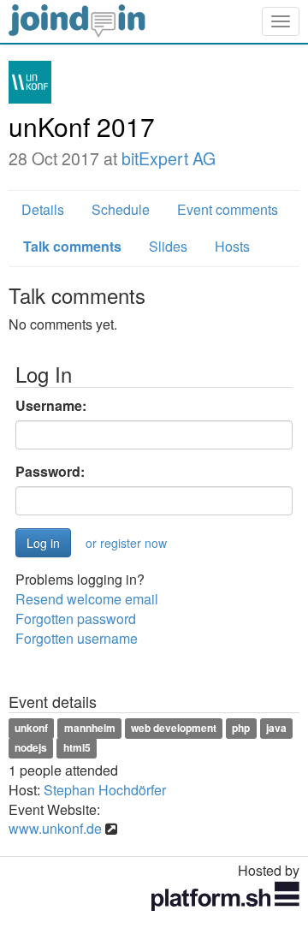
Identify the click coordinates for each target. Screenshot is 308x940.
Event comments (227, 209)
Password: (50, 471)
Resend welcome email (86, 599)
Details (42, 209)
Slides (168, 246)
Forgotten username (76, 638)
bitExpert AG (168, 158)
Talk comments (72, 246)
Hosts (232, 246)
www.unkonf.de (55, 828)
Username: (50, 405)
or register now (126, 542)
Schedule (121, 209)
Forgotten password (75, 618)
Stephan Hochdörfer (105, 790)
